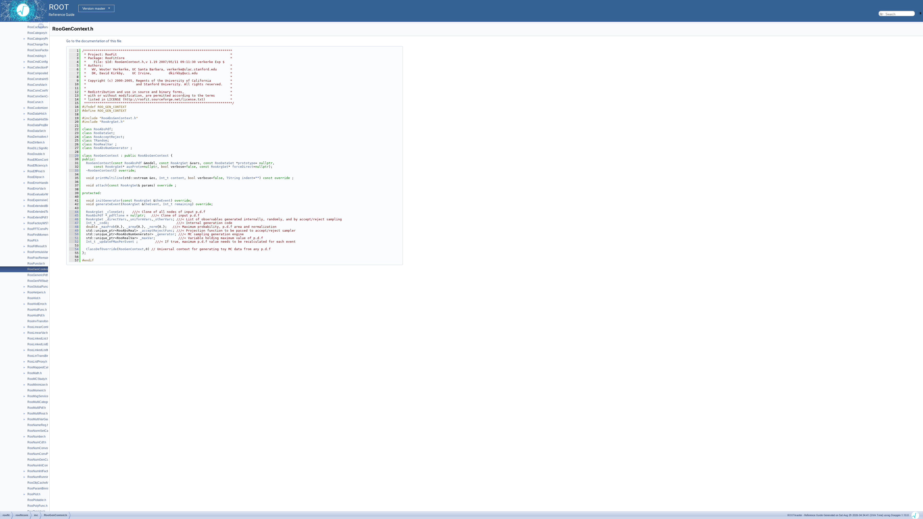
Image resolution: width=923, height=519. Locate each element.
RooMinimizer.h (37, 384)
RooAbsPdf (102, 129)
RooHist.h (33, 298)
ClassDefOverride (101, 249)
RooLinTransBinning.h (42, 356)
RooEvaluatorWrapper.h (43, 194)
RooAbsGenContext (153, 155)
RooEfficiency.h (37, 165)
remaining (183, 204)
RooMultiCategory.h (40, 402)
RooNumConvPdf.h (40, 454)
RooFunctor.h (36, 263)
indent (247, 178)
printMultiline (109, 178)
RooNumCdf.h (36, 442)
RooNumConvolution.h (42, 448)
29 (74, 155)
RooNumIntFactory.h (40, 471)
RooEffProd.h (36, 171)
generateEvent (108, 204)
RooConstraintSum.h (41, 79)
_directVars (115, 219)
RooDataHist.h (37, 113)
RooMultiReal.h (37, 413)
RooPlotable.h (36, 500)
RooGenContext (106, 155)
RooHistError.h (37, 304)
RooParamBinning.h (40, 488)
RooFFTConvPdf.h (39, 229)
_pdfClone (116, 215)
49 (74, 230)
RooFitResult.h (37, 246)
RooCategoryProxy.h (41, 38)
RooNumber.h (36, 436)
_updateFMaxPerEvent (116, 241)
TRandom (100, 140)
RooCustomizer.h (38, 108)
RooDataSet (103, 133)
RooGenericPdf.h (38, 275)
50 (74, 234)
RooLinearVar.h (37, 332)
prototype (246, 163)
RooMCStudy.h (37, 379)
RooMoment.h (36, 390)
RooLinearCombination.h (44, 327)
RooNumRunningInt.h (41, 477)
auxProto (134, 166)
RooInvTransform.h (39, 321)
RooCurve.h (35, 102)
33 (74, 170)
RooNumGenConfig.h (41, 459)
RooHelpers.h (36, 292)
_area (131, 227)
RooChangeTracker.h (41, 44)
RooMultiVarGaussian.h (42, 419)
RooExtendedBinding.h (42, 206)
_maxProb (107, 227)
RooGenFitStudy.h (39, 281)
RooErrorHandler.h (39, 183)
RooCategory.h (37, 33)
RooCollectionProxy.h (41, 67)
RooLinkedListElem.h (41, 344)
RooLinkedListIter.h (40, 350)
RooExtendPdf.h (38, 217)
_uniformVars (139, 219)
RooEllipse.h (35, 177)
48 (74, 227)
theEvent (163, 200)
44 (74, 212)
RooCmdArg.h (36, 56)
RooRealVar (103, 144)
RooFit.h (32, 240)
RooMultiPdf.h (36, 407)
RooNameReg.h (38, 425)
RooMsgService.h (39, 396)
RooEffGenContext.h (40, 159)
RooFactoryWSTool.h (41, 223)
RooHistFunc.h (37, 309)
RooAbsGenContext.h (118, 118)
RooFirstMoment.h (39, 234)
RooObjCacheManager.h (43, 482)
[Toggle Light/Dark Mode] (920, 13)
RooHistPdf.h (36, 315)
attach (101, 185)
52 (74, 241)
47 (74, 223)
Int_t (164, 178)
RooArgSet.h (112, 122)
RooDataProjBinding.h (42, 125)
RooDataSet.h (36, 131)
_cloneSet (114, 212)
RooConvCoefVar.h (40, 90)
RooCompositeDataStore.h (45, 73)
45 (74, 215)
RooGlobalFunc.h (38, 286)
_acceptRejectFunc (156, 230)
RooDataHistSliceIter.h (42, 119)
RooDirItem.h (36, 142)
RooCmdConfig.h (38, 61)
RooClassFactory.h (39, 50)
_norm (152, 227)
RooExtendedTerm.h (40, 211)
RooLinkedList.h (38, 338)
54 (74, 249)
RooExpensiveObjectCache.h (46, 200)
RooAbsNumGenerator (111, 148)
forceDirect (242, 166)
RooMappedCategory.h (42, 367)
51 (74, 238)
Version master (93, 8)
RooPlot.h (33, 494)
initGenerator (108, 200)
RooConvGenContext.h (42, 96)
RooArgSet (179, 163)
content (177, 178)
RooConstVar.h (37, 84)
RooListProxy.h (37, 361)
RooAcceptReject (108, 137)
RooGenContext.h (39, 269)
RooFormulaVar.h (38, 252)
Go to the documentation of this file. (94, 41)
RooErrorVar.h (36, 188)
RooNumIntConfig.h (40, 465)
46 (74, 219)
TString (233, 178)
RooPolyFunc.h (37, 505)
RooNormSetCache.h (41, 430)
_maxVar (146, 238)
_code (102, 223)
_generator (165, 234)
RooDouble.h (36, 154)
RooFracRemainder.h (41, 258)
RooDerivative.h (38, 136)
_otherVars (163, 219)
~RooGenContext (99, 170)
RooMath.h (34, 373)
